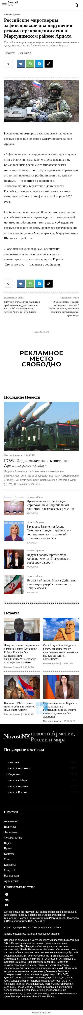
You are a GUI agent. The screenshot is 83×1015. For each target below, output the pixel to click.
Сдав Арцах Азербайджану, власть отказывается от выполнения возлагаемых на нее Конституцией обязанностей (60, 652)
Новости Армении (13, 455)
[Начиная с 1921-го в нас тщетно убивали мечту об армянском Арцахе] (22, 687)
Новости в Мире (35, 497)
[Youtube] (6, 905)
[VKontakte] (6, 900)
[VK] (21, 64)
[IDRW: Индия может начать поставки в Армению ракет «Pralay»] (41, 426)
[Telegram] (39, 64)
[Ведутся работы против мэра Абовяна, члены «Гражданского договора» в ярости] (14, 559)
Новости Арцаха (12, 14)
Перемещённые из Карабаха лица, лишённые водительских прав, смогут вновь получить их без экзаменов (60, 710)
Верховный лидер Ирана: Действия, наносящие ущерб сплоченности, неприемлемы (51, 584)
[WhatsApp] (30, 64)
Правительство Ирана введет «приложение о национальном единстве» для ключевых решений (50, 505)
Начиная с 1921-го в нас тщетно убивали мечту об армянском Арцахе (19, 707)
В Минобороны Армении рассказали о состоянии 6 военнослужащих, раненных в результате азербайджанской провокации (64, 308)
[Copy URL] (49, 64)
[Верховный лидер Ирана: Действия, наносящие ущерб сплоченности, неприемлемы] (14, 585)
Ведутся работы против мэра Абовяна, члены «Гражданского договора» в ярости (48, 558)
